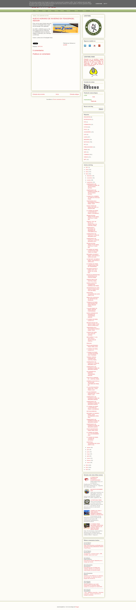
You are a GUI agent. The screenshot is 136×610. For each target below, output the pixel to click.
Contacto (88, 10)
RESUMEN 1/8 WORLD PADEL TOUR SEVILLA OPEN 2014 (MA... (93, 256)
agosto (89, 447)
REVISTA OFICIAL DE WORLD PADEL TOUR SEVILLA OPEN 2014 (93, 324)
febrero (89, 460)
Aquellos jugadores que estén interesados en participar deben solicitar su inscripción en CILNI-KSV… (93, 585)
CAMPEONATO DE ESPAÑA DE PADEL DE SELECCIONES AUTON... (93, 186)
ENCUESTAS (87, 117)
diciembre (89, 175)
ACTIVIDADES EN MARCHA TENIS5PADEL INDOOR (91, 373)
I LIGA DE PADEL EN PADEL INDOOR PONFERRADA (92, 310)
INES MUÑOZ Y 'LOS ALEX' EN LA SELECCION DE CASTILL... (92, 339)
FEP (85, 122)
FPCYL (85, 129)
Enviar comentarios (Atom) (59, 99)
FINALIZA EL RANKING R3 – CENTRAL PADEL (93, 378)
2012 (87, 467)
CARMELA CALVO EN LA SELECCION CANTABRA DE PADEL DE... (93, 383)
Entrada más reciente (39, 94)
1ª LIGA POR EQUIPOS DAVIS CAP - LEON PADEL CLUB (92, 389)
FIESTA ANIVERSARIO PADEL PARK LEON (92, 346)
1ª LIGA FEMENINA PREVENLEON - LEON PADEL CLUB (93, 393)
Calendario (72, 10)
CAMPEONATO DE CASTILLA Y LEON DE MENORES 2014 (93, 235)
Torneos (53, 10)
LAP (85, 134)
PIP (85, 144)
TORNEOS (86, 154)
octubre (89, 180)
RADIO (85, 149)
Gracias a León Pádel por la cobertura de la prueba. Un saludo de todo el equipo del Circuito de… (93, 577)
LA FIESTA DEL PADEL (96, 500)
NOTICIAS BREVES (91, 411)
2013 (87, 465)
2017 (87, 167)
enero (88, 462)
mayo (88, 454)
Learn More (99, 3)
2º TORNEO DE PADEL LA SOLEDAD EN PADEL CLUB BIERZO (93, 212)
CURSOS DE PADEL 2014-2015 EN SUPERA (92, 334)
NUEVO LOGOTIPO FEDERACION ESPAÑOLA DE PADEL (93, 284)
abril (88, 456)
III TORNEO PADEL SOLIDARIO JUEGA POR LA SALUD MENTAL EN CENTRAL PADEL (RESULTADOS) (96, 526)
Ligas (47, 10)
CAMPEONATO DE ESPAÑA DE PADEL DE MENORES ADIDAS (93, 368)
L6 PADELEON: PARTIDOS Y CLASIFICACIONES (95, 479)
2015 (87, 171)
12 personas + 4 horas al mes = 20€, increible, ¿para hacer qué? (93, 554)
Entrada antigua (74, 94)
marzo (88, 458)
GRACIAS (89, 343)
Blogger (77, 606)
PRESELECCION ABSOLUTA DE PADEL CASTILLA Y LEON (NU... (93, 217)
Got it (105, 3)
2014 (87, 173)
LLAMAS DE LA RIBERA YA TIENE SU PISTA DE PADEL (93, 198)
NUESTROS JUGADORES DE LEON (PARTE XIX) (93, 443)
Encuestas (80, 10)
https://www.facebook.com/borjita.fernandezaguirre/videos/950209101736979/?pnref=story (93, 547)
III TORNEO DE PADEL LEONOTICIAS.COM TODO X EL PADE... (92, 251)
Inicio (34, 10)
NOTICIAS (40, 46)
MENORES (86, 139)
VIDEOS (86, 157)
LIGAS (85, 137)
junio (88, 451)
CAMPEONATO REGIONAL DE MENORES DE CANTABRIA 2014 (92, 229)
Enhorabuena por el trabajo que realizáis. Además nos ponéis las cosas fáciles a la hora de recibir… (92, 569)
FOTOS (86, 127)
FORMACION (87, 124)
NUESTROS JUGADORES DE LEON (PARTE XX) (93, 294)
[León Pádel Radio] (93, 77)
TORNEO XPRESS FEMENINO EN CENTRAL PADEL (92, 358)
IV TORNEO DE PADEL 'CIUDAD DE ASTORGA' (92, 439)
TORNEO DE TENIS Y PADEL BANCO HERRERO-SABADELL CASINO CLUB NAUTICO (96, 512)
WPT (85, 159)
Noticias (40, 10)
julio (88, 449)
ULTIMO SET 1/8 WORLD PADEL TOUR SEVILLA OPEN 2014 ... (93, 260)
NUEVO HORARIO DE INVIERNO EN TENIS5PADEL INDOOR (92, 315)
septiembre (90, 182)
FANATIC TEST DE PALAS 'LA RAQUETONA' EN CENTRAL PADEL (92, 223)
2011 (87, 469)
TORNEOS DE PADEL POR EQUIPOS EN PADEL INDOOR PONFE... (92, 304)
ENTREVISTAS (87, 119)
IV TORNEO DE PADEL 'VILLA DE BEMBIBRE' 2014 (93, 434)
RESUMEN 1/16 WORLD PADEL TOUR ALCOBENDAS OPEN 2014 (93, 415)
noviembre (90, 178)
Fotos (59, 10)
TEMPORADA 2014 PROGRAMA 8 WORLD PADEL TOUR (93, 329)
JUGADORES (87, 132)
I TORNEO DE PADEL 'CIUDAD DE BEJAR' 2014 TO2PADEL (92, 354)
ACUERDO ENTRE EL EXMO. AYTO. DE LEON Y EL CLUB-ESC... (92, 270)
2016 (87, 169)
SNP (85, 152)
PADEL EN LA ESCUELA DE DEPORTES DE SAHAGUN (93, 299)
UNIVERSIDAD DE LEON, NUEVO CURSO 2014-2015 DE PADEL (93, 289)
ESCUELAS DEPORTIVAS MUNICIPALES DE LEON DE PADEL (93, 276)
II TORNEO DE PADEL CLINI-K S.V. (92, 320)
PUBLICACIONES (88, 147)
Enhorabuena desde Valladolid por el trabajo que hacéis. (93, 561)
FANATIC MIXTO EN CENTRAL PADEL (92, 280)
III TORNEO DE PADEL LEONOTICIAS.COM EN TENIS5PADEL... (92, 265)
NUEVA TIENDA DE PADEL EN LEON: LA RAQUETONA (92, 207)
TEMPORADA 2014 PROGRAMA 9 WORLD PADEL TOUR (93, 202)
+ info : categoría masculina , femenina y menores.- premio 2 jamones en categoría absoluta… (93, 594)
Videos (65, 10)
